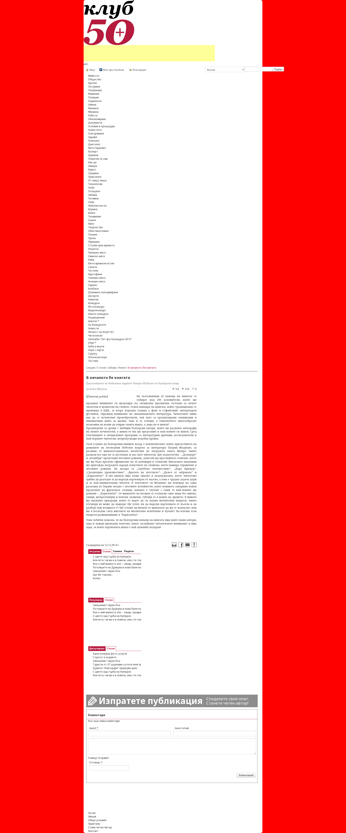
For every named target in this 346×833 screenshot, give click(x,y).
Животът (93, 75)
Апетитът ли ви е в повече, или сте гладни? (120, 560)
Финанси (93, 108)
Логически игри (97, 357)
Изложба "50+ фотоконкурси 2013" (110, 339)
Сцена (92, 220)
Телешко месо (97, 277)
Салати (92, 267)
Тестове (93, 360)
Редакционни (96, 317)
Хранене (93, 155)
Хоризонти (94, 101)
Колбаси (93, 288)
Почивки (93, 198)
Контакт (93, 831)
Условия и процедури (101, 126)
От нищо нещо (97, 180)
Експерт (93, 151)
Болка (96, 578)
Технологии (95, 184)
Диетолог (94, 144)
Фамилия (93, 93)
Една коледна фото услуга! (110, 653)
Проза (92, 238)
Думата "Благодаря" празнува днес (115, 668)
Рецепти (93, 249)
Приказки (93, 241)
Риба (91, 259)
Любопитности (97, 205)
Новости (93, 328)
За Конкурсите (97, 324)
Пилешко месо (97, 252)
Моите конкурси (98, 314)
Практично (94, 176)
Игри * (92, 342)
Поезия (92, 234)
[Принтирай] (174, 544)
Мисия (92, 816)
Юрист (92, 169)
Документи (95, 122)
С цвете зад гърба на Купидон (112, 556)
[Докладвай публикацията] (194, 544)
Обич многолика (98, 231)
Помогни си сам (98, 158)
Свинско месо (96, 256)
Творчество (95, 227)
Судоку (92, 353)
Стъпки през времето (101, 245)
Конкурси (94, 303)
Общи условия (97, 820)
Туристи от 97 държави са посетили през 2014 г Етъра (127, 664)
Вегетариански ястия (101, 263)
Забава (92, 194)
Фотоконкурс (96, 306)
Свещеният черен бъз (106, 571)
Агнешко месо (96, 281)
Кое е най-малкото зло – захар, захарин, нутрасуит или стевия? (132, 563)
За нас (92, 813)
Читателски (95, 335)
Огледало (94, 191)
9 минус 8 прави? (98, 758)
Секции (90, 367)
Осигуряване (96, 133)
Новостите (95, 130)
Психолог (94, 140)
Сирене (92, 285)
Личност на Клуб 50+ (101, 332)
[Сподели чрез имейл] (187, 544)
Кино (91, 223)
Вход (92, 70)
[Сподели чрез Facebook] (180, 544)
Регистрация (139, 70)
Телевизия (94, 216)
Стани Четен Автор (100, 827)
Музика (92, 209)
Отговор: (96, 762)
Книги (91, 213)
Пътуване (94, 86)
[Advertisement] (149, 53)
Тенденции (95, 90)
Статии (101, 367)
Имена (92, 104)
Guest (93, 728)
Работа (92, 115)
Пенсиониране (97, 119)
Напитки (93, 299)
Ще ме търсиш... (103, 574)
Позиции (93, 97)
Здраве (92, 137)
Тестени (93, 270)
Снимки (117, 551)
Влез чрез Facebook (113, 70)
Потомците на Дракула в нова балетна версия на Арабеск (129, 567)
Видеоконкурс (97, 310)
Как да (92, 162)
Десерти (93, 296)
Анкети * (93, 321)
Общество (94, 79)
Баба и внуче (96, 346)
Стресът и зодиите (104, 657)
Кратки (92, 83)
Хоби (91, 187)
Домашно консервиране (103, 292)
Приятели (94, 823)
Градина (93, 173)
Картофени (95, 274)
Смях (91, 202)
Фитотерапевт (97, 148)
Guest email (182, 728)
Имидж (92, 166)
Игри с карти (96, 350)
